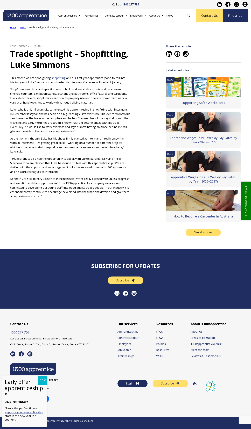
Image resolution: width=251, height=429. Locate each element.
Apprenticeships (67, 15)
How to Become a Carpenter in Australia (203, 216)
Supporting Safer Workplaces (203, 103)
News (169, 15)
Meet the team (200, 350)
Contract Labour (114, 15)
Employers (136, 15)
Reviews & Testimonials (206, 356)
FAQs (159, 331)
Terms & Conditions (83, 420)
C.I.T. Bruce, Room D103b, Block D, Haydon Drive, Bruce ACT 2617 (49, 344)
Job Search (124, 350)
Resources (163, 350)
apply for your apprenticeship (24, 412)
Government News (246, 201)
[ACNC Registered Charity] (210, 386)
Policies (161, 344)
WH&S (160, 356)
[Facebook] (177, 54)
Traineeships (91, 15)
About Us (154, 15)
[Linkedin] (169, 54)
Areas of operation (203, 338)
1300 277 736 (19, 332)
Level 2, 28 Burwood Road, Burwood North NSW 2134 (42, 338)
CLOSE (42, 380)
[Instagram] (186, 54)
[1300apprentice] (26, 19)
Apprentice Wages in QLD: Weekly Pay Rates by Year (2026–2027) (203, 179)
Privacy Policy (64, 420)
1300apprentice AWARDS (206, 344)
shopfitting (58, 78)
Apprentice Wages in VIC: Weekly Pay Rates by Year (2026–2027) (203, 140)
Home (13, 27)
